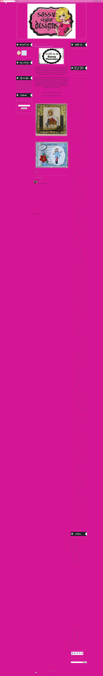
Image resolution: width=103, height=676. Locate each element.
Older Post (66, 210)
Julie (51, 100)
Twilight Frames (74, 512)
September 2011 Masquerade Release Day (77, 451)
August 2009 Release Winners (77, 142)
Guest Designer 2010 (75, 252)
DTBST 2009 (74, 212)
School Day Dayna (75, 431)
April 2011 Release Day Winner (78, 134)
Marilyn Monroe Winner (78, 573)
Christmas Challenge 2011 (76, 176)
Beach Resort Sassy (75, 158)
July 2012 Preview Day (76, 286)
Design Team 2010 (75, 194)
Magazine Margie (75, 313)
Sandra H (41, 181)
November (76, 554)
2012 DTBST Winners (75, 83)
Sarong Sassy (74, 388)
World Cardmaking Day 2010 (77, 524)
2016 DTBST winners (75, 113)
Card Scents (73, 167)
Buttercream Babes (75, 163)
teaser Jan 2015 (74, 495)
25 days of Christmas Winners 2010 (78, 120)
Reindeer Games (74, 381)
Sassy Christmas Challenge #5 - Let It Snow (80, 626)
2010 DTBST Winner (75, 81)
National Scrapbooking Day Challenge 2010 (77, 335)
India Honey (73, 272)
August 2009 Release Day (76, 140)
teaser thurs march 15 (75, 499)
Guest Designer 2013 (75, 257)
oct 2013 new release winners (77, 350)
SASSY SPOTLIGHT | (47, 40)
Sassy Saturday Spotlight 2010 (77, 410)
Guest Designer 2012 (75, 256)
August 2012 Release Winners (77, 147)
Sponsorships (74, 470)
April (75, 636)
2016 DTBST (74, 111)
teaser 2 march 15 (74, 490)
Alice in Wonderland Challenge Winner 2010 (78, 130)
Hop (72, 266)
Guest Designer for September (79, 562)
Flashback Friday (74, 239)
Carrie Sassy (73, 169)
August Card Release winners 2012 (78, 151)
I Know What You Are (75, 268)
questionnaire (74, 379)
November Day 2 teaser (76, 347)
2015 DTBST (74, 102)
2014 (72, 88)
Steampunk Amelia (75, 479)
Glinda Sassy (73, 248)
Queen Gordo (74, 377)
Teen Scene (73, 506)
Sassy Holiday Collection (76, 399)
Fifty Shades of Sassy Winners (77, 235)
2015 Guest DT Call (75, 109)
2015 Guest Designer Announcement (79, 106)
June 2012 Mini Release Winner (78, 306)
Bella (72, 159)
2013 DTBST (74, 84)
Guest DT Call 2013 (75, 263)
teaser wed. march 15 (75, 501)
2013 (74, 546)
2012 (74, 548)
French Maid (73, 245)
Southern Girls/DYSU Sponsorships (78, 608)
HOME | (21, 40)
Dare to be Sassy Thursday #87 (80, 569)
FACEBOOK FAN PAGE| (72, 40)
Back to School (74, 156)
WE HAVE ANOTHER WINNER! (78, 578)
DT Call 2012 (74, 205)
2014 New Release (75, 97)
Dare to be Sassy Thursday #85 (80, 611)
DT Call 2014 (74, 206)
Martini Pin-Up (74, 320)
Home (51, 210)
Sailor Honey (74, 386)
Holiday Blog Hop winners (76, 265)
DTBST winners (74, 219)
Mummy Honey (74, 332)
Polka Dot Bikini (74, 361)
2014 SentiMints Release (76, 99)
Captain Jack (73, 165)
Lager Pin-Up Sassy (75, 309)
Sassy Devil (73, 395)
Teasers (72, 503)
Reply (39, 185)
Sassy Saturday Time (77, 613)
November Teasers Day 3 (76, 348)
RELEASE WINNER (77, 571)
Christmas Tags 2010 (75, 184)
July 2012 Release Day (76, 288)
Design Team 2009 (75, 192)
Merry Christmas (74, 331)
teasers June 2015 (74, 504)
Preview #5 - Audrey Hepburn (79, 588)
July (75, 630)
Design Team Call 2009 (76, 195)
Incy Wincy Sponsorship (78, 567)
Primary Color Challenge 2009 (77, 365)
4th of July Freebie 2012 (76, 124)
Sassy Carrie (73, 393)
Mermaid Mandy (74, 329)
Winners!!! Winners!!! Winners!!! (78, 591)
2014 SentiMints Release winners (78, 101)
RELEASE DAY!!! (77, 575)
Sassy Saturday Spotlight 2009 (77, 408)
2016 (74, 540)
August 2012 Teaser (75, 149)
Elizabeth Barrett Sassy (76, 223)
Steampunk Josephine (75, 481)
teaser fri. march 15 (75, 493)
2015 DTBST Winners (75, 104)
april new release (74, 136)
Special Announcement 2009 (77, 462)
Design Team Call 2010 (76, 197)
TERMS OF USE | (26, 40)
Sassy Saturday (74, 406)
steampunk (73, 477)
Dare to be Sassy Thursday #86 (80, 586)
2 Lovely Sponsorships (78, 615)
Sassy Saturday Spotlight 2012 (77, 411)
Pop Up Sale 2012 (75, 363)
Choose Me (73, 174)
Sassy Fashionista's (75, 397)
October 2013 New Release (77, 354)
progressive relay (74, 375)
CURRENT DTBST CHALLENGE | (59, 40)
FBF (72, 226)
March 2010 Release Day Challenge (79, 315)
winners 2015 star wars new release (78, 521)
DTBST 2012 (74, 217)
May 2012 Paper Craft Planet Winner (79, 324)
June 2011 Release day (76, 299)
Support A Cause (74, 484)
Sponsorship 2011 (75, 466)
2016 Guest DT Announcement (77, 115)
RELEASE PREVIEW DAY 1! (79, 604)
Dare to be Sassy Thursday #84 (80, 618)
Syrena (72, 488)
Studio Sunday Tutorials (76, 483)
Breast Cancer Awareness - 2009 (78, 161)
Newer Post (36, 210)
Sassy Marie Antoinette (76, 404)
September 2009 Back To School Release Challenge (78, 436)
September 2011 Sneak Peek (77, 457)
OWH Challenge (74, 356)
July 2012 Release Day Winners (78, 290)
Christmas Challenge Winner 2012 (78, 181)
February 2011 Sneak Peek (76, 230)
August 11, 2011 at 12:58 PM (50, 181)
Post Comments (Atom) (45, 213)
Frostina (72, 246)
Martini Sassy (74, 322)
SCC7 (72, 426)
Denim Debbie (74, 190)
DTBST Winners (77, 584)
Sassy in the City (74, 401)
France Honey (74, 241)
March (75, 638)
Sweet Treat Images (75, 486)
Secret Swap (73, 433)
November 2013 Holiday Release (78, 345)
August (75, 561)
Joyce (55, 139)
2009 (74, 647)
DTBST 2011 (40, 172)
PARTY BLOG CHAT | (54, 42)
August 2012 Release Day (76, 145)
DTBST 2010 (74, 214)
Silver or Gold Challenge (76, 459)
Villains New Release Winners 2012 (78, 515)
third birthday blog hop (76, 508)
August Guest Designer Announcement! (78, 620)
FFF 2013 (73, 234)
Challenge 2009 (74, 170)
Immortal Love (74, 270)
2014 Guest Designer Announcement (79, 94)
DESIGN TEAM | (38, 40)
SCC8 (72, 428)
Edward (72, 221)
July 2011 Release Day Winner (77, 284)
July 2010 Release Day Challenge (78, 279)
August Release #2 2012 (76, 154)
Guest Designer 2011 (75, 254)
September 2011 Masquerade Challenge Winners (77, 447)
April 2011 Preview (75, 132)
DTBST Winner (76, 623)
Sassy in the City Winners (76, 402)
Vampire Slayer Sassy (75, 514)
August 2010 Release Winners (77, 143)
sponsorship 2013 (75, 468)
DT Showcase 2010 (75, 210)
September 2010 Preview (76, 445)
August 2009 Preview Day (76, 138)
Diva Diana (73, 203)
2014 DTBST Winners (75, 92)
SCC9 (72, 429)
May (75, 634)
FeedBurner (27, 111)
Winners (72, 519)
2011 (74, 550)
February (76, 640)
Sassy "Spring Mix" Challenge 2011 (79, 390)
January (75, 642)
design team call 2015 (75, 199)
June (75, 632)
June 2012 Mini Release (76, 304)
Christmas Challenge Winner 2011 (78, 178)
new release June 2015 (76, 338)
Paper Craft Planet (75, 358)
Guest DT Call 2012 (75, 261)
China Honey (74, 172)
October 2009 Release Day (76, 352)
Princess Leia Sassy (75, 373)
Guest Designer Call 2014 (76, 259)
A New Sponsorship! (77, 564)
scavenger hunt (74, 419)
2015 (74, 542)
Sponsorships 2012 (75, 472)
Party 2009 (73, 359)
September (76, 559)
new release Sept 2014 (75, 339)
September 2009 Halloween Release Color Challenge (78, 442)
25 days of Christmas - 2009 (77, 119)
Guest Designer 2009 (75, 250)
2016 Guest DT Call (75, 117)
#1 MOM (73, 77)
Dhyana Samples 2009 (76, 201)
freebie (72, 243)
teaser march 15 (74, 497)
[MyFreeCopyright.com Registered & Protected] (51, 672)
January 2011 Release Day (76, 276)
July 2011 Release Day (76, 283)
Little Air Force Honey (76, 311)
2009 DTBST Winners (75, 79)
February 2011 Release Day (77, 228)
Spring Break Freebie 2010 (76, 475)
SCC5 (72, 422)
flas (71, 237)
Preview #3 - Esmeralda (78, 598)
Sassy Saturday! (76, 606)
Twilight (73, 510)
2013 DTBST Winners (75, 86)
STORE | (32, 40)
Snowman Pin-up (74, 461)
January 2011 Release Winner (77, 277)
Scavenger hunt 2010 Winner (77, 420)
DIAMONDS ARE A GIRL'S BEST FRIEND (79, 581)
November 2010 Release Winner (78, 341)
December (76, 552)
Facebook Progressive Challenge (78, 225)
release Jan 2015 (74, 383)
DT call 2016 (74, 208)
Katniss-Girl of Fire (75, 307)
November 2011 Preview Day (77, 343)
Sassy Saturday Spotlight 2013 (77, 417)
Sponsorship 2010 (75, 464)
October (75, 556)
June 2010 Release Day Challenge (78, 292)
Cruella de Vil (74, 186)
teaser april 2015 (74, 492)
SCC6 (72, 424)
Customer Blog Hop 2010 (76, 188)
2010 (74, 645)
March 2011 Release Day (76, 318)
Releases (73, 384)
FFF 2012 (73, 232)
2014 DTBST (74, 90)
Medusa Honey (74, 327)
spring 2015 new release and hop (78, 473)
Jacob (72, 274)
